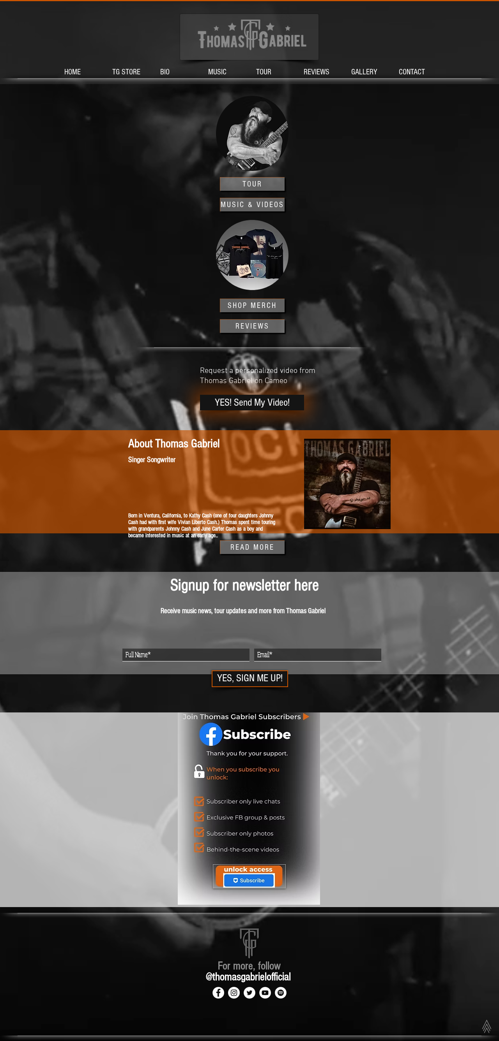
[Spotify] (281, 993)
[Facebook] (218, 993)
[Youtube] (265, 993)
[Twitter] (249, 993)
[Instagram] (234, 993)
